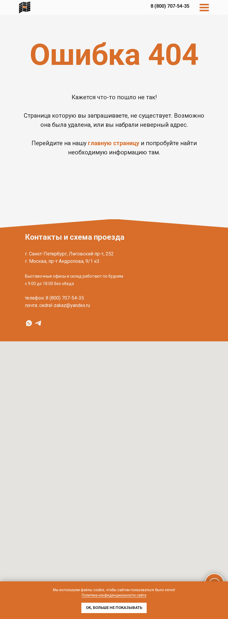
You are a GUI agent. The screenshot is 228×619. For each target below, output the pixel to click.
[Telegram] (38, 323)
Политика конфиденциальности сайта (114, 595)
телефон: (35, 298)
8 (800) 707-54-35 (65, 298)
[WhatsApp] (29, 323)
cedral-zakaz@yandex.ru (64, 305)
